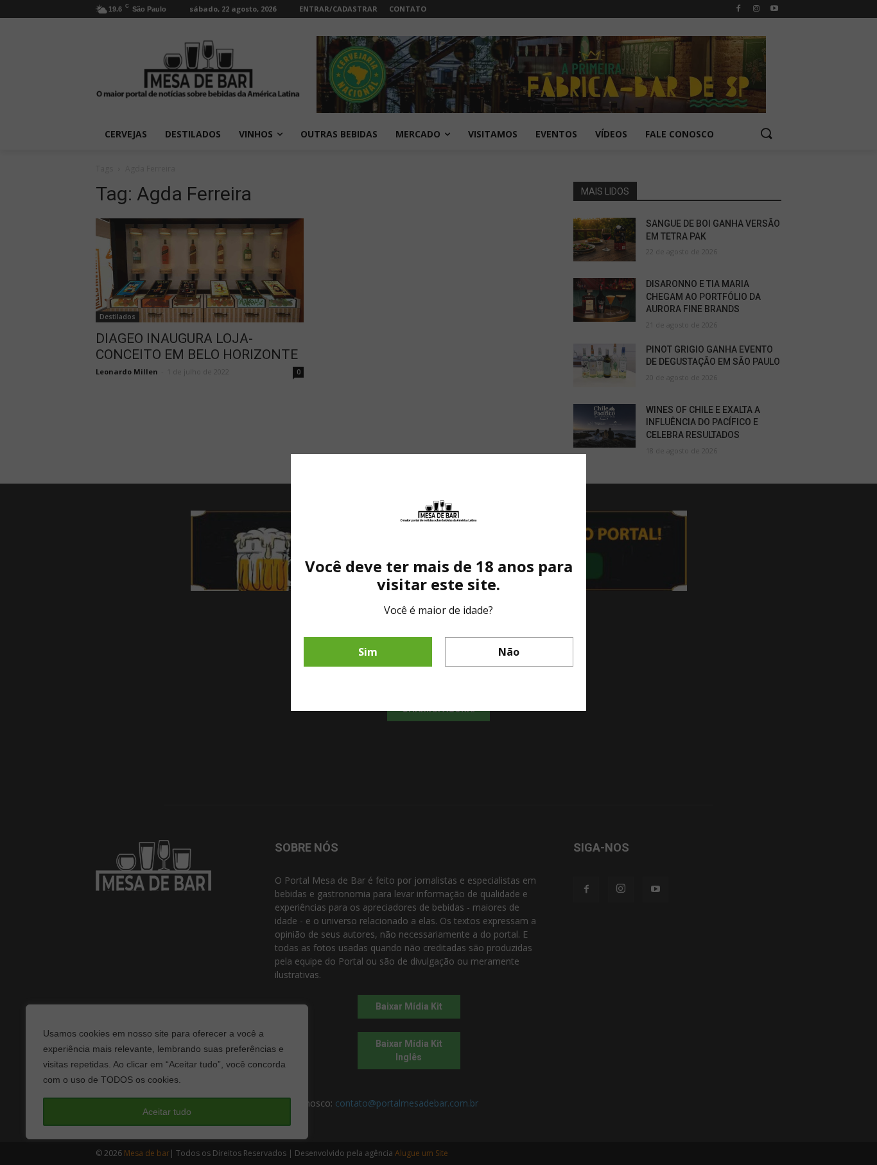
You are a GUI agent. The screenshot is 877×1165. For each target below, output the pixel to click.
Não (508, 652)
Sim (368, 652)
